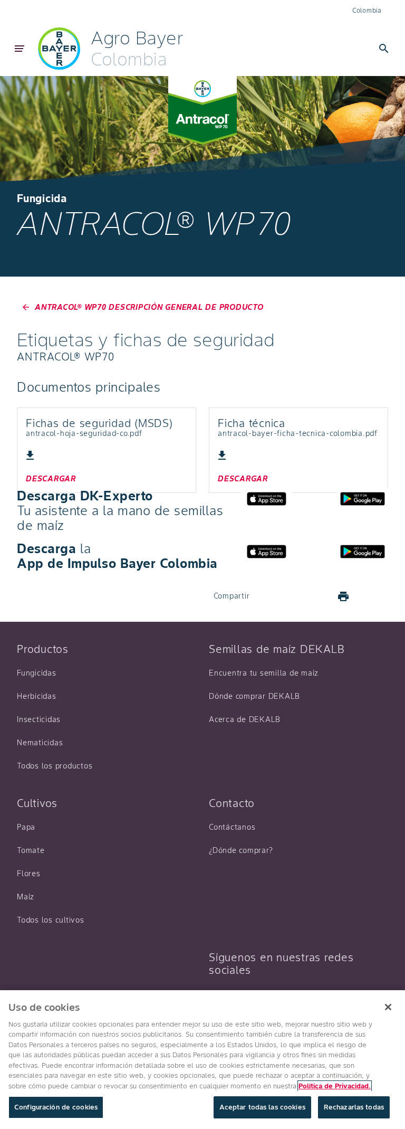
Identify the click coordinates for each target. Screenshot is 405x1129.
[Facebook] (267, 596)
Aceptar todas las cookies (262, 1107)
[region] (202, 1059)
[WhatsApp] (318, 596)
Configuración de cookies (56, 1107)
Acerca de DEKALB (245, 719)
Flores (29, 873)
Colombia (367, 10)
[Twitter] (292, 596)
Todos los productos (54, 766)
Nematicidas (40, 742)
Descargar (51, 478)
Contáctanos (232, 827)
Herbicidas (36, 696)
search (384, 48)
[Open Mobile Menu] (19, 48)
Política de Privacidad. (334, 1085)
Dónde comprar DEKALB (254, 696)
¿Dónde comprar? (241, 850)
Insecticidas (39, 719)
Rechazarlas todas (354, 1107)
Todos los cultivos (50, 920)
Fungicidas (36, 673)
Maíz (25, 897)
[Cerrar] (388, 1007)
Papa (26, 827)
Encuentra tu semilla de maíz (264, 673)
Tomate (31, 850)
